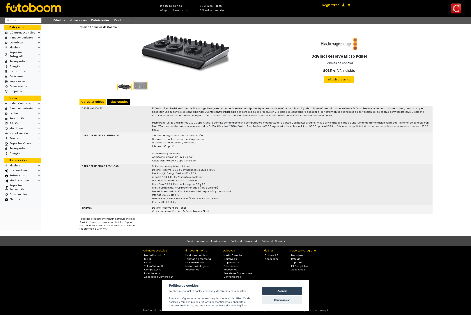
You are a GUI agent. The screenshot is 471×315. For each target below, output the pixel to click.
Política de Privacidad (244, 241)
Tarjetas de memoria (198, 259)
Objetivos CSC (232, 262)
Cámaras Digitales (22, 32)
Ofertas (59, 20)
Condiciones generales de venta (206, 241)
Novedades (78, 20)
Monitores (17, 128)
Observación (18, 86)
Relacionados (118, 102)
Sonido (14, 138)
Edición (14, 123)
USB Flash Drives (195, 262)
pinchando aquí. (318, 310)
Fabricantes (100, 20)
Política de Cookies (273, 241)
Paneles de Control (105, 27)
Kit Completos (299, 266)
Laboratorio (18, 71)
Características (92, 102)
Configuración (282, 300)
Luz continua (18, 170)
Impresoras (17, 81)
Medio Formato (233, 255)
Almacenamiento (21, 37)
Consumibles (18, 194)
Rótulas (295, 259)
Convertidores (232, 277)
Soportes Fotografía (17, 54)
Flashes (15, 47)
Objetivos (16, 42)
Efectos (15, 199)
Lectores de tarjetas (197, 266)
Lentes (14, 113)
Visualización (19, 133)
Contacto (121, 20)
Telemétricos (231, 266)
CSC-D (148, 262)
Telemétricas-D (153, 266)
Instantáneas (152, 273)
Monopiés (297, 255)
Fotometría (17, 175)
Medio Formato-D (154, 255)
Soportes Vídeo (20, 143)
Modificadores (20, 180)
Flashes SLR (271, 255)
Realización (17, 118)
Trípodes (296, 262)
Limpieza (16, 91)
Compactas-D (153, 269)
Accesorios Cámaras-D (158, 277)
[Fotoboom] (33, 8)
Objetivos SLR (231, 259)
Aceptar (282, 291)
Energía (15, 66)
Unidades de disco (196, 255)
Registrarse (330, 5)
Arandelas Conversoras (238, 273)
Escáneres (16, 76)
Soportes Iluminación (17, 187)
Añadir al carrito (339, 79)
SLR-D (147, 259)
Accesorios (192, 269)
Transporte (17, 61)
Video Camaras (20, 103)
